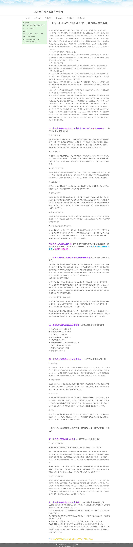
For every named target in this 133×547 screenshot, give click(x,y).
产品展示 (48, 18)
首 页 (28, 18)
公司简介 (37, 18)
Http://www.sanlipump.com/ (31, 39)
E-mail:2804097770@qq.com (31, 42)
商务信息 (59, 18)
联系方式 (81, 18)
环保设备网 (73, 546)
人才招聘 (70, 18)
